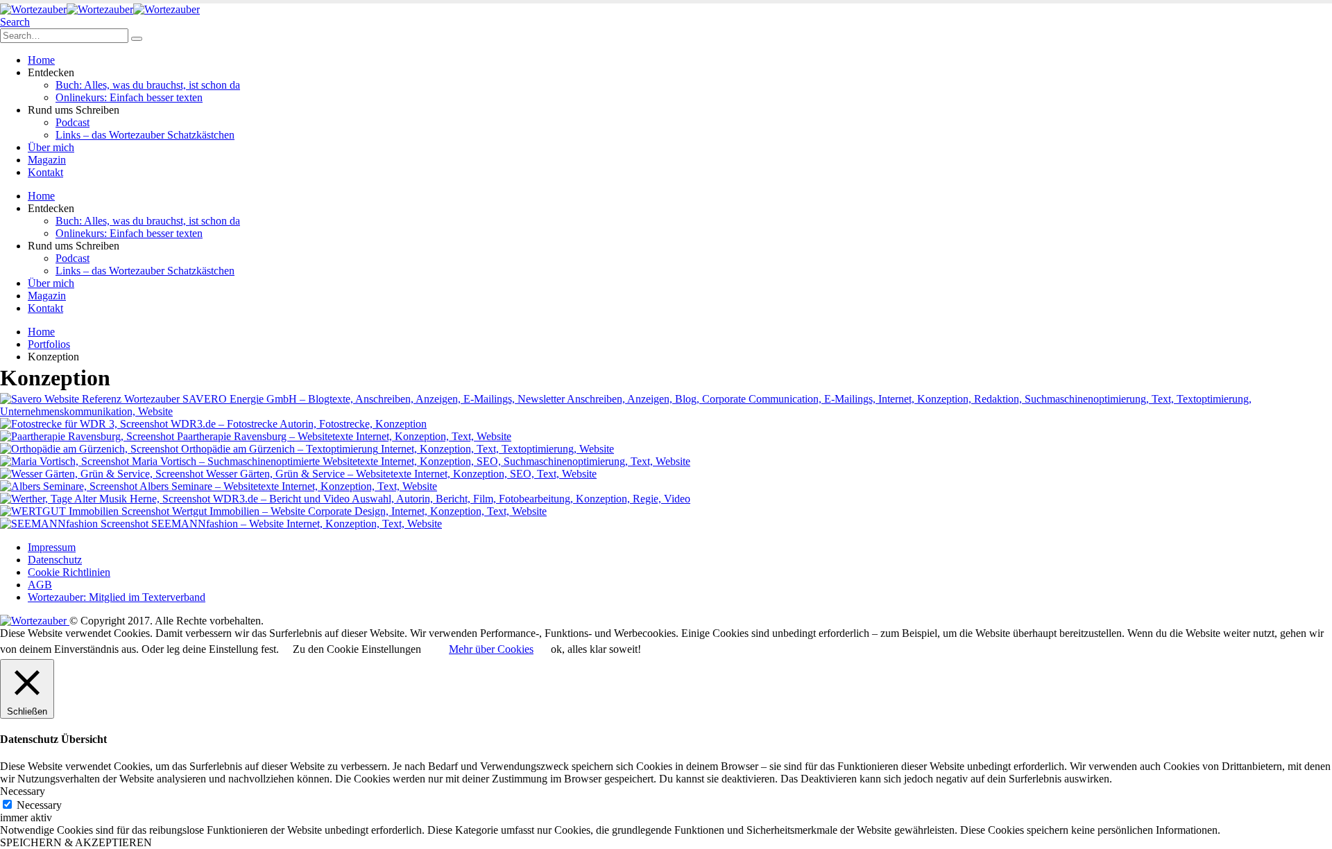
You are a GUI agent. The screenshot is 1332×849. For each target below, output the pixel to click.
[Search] (136, 39)
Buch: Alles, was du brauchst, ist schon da (148, 85)
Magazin (47, 160)
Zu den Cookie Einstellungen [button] (357, 649)
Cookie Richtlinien (69, 572)
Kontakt (45, 172)
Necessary (39, 805)
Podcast (72, 122)
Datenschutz (55, 560)
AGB (40, 584)
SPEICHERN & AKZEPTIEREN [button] (76, 842)
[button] (15, 22)
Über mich (51, 147)
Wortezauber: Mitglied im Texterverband (116, 597)
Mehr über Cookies (491, 649)
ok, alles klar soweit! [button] (596, 649)
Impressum (52, 547)
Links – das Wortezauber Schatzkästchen (145, 135)
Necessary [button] (22, 791)
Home (41, 60)
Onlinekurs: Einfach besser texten (129, 97)
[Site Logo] (100, 9)
